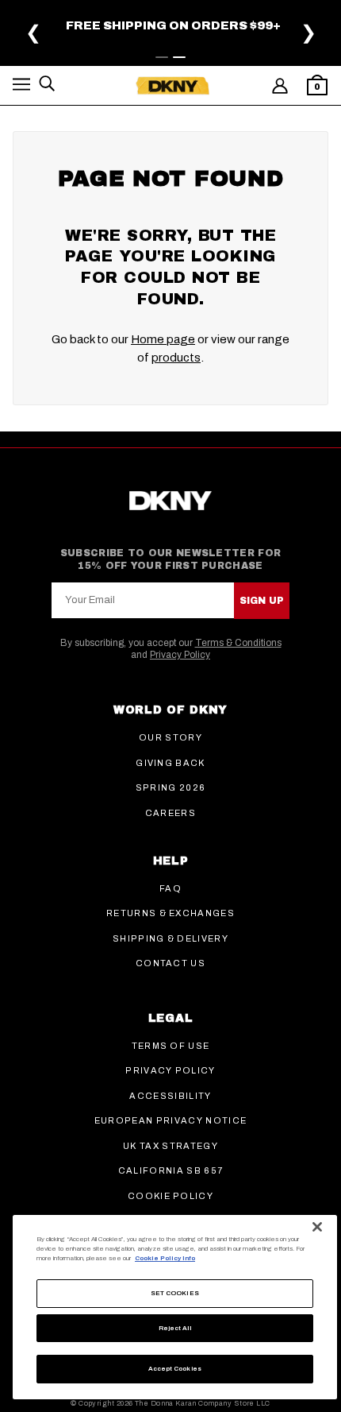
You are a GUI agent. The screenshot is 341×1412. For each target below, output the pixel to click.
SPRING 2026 (171, 787)
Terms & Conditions (238, 642)
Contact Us (170, 963)
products (176, 357)
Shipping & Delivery (170, 938)
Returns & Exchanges (170, 913)
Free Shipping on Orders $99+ (173, 25)
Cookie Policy (170, 1196)
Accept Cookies (174, 1368)
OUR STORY (170, 737)
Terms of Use (171, 1045)
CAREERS (170, 813)
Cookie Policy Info (165, 1258)
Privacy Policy (180, 654)
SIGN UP (261, 600)
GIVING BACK (170, 763)
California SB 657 (170, 1170)
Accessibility (170, 1096)
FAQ (170, 888)
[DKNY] (172, 85)
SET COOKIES (175, 1293)
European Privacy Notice (170, 1120)
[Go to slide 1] (161, 57)
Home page (163, 339)
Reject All (175, 1328)
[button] (21, 87)
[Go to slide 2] (179, 57)
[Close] (317, 1227)
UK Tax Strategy (170, 1146)
